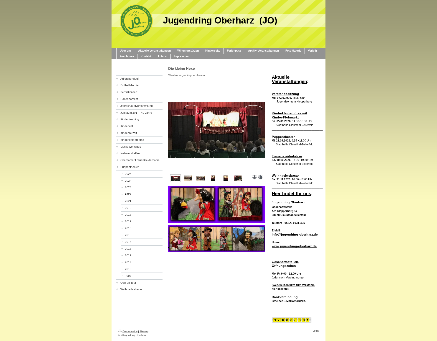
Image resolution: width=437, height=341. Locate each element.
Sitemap (144, 331)
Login (316, 330)
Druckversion (129, 331)
